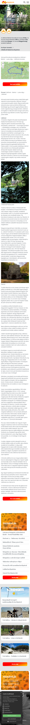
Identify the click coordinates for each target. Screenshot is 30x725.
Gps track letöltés (15, 84)
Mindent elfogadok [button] (12, 715)
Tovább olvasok (11, 701)
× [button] (21, 692)
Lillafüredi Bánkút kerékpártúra (10, 50)
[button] (3, 67)
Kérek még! (15, 577)
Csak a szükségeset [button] (12, 718)
